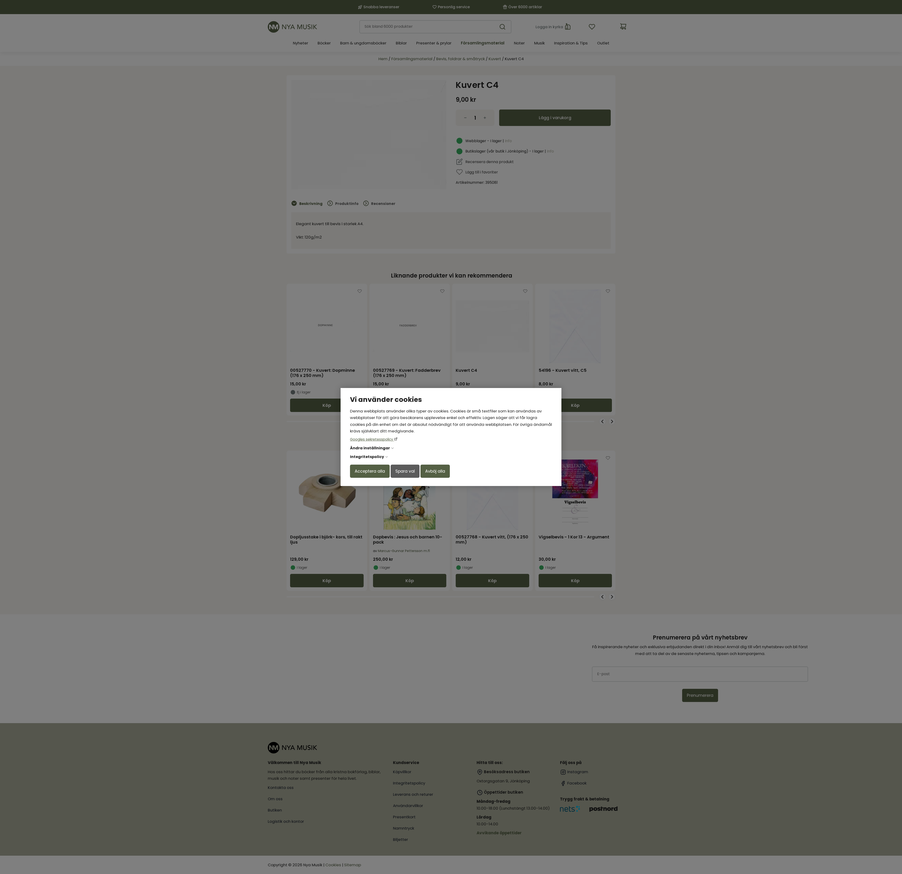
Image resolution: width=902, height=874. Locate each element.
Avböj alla (435, 471)
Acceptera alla (370, 471)
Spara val (405, 471)
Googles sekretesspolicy (372, 439)
